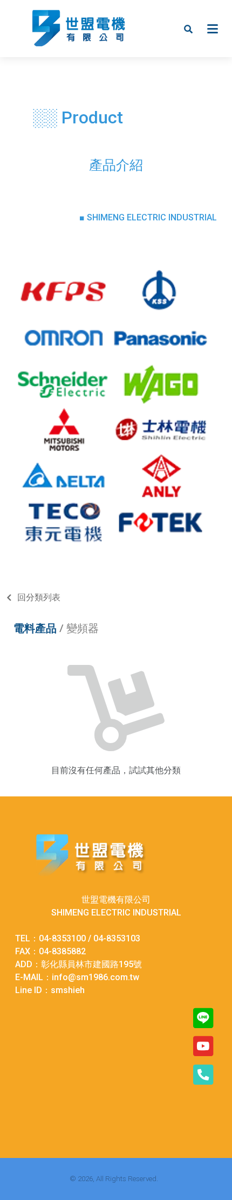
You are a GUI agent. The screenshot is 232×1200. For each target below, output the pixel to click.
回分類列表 (38, 597)
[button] (188, 28)
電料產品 (35, 628)
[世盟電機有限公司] (79, 28)
